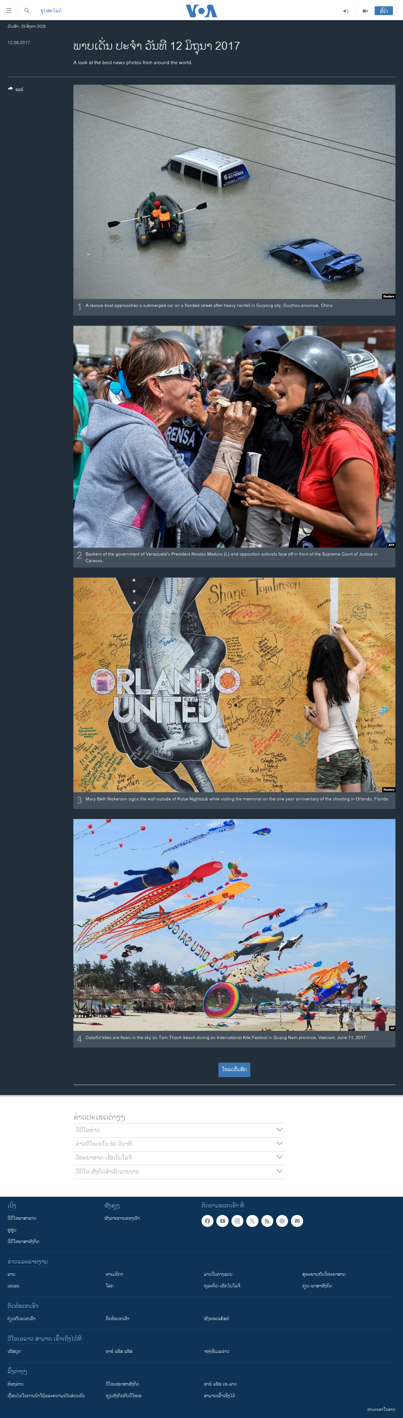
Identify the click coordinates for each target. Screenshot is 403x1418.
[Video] (365, 11)
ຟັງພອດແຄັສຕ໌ (216, 1318)
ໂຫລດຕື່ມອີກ (234, 1069)
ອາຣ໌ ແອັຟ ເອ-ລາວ (220, 1384)
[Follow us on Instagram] (237, 1221)
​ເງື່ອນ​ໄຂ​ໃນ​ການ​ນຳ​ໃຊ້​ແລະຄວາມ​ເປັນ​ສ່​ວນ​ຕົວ (46, 1396)
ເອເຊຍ (13, 1286)
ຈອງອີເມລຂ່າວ (217, 1351)
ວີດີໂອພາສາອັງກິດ (23, 1241)
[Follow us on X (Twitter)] (252, 1221)
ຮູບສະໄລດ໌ (51, 11)
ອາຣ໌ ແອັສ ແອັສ (119, 1351)
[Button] (16, 90)
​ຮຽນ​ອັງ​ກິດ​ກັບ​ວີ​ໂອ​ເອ (123, 1396)
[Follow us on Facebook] (207, 1221)
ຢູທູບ (12, 1230)
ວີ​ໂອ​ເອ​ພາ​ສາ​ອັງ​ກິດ (122, 1384)
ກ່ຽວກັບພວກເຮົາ (22, 1318)
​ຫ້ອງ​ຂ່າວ (16, 1384)
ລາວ (11, 1274)
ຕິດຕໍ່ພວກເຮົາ (117, 1318)
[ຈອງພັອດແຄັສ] (297, 1221)
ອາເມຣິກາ (114, 1274)
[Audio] (346, 11)
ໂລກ (110, 1286)
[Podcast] (282, 1221)
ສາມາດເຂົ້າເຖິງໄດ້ (219, 1396)
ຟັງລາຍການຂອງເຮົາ (122, 1218)
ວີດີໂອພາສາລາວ (22, 1218)
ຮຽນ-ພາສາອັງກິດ (317, 1286)
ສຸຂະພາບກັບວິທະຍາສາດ (324, 1274)
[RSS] (267, 1221)
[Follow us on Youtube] (222, 1221)
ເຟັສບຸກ (14, 1351)
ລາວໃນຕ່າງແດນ (218, 1274)
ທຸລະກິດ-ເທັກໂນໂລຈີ (222, 1286)
